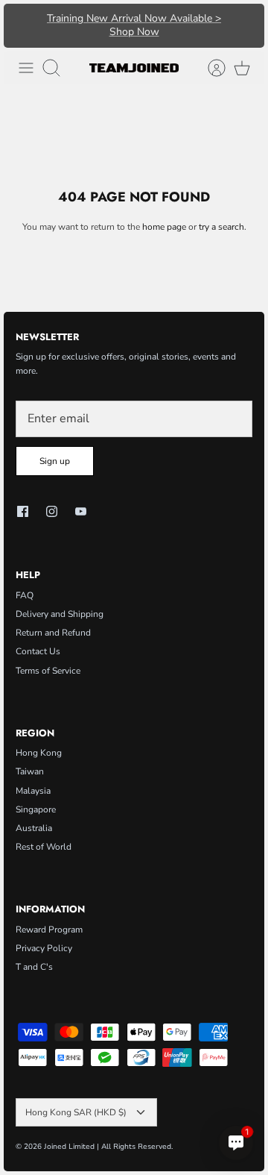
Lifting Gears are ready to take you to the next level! (134, 31)
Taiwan (30, 771)
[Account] (209, 67)
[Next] (245, 25)
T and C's (34, 967)
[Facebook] (22, 511)
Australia (34, 828)
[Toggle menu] (26, 67)
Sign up (54, 461)
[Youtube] (80, 511)
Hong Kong (39, 753)
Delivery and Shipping (59, 614)
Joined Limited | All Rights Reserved (107, 1146)
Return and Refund (53, 633)
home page (164, 227)
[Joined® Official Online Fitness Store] (134, 68)
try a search (221, 227)
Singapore (36, 809)
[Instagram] (51, 511)
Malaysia (33, 791)
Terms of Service (48, 671)
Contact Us (38, 651)
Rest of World (43, 847)
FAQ (25, 595)
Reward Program (49, 930)
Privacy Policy (44, 948)
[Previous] (22, 25)
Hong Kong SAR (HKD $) (76, 1112)
